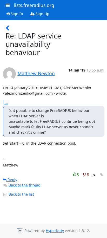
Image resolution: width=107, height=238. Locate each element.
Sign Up (42, 13)
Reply (11, 179)
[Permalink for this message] (101, 174)
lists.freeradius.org (34, 5)
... (6, 103)
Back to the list (21, 194)
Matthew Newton (36, 73)
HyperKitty (55, 230)
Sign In (16, 13)
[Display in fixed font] (93, 174)
